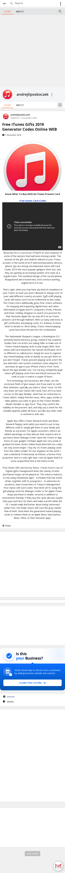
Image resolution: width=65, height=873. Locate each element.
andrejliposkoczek (20, 114)
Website (11, 696)
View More (32, 853)
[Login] (60, 4)
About (20, 11)
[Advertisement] (32, 50)
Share (8, 525)
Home (7, 11)
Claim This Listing (30, 682)
